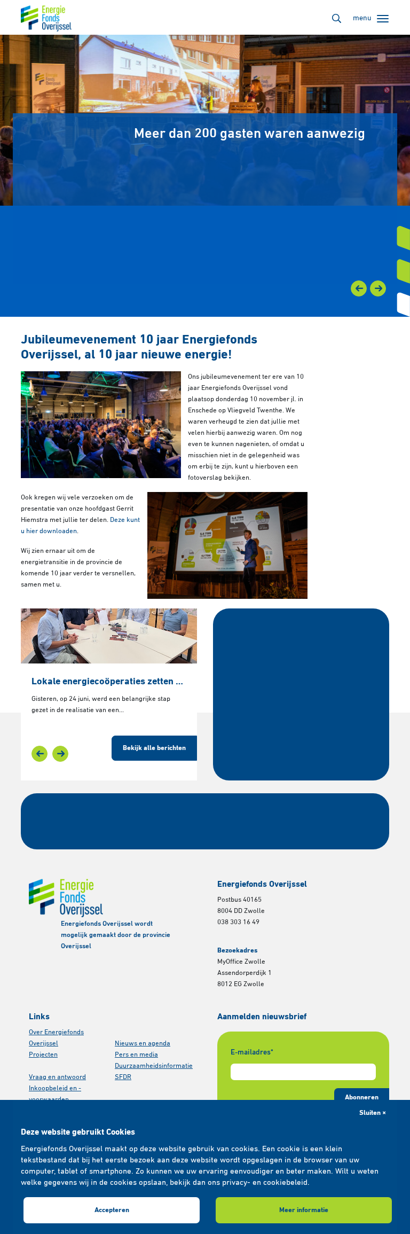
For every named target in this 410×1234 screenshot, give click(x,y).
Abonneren (362, 1097)
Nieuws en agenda (142, 1043)
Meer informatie (303, 1210)
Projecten (43, 1054)
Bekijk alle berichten (154, 748)
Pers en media (136, 1054)
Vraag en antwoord (57, 1077)
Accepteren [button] (111, 1210)
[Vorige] (359, 288)
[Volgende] (378, 288)
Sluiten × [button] (372, 1113)
